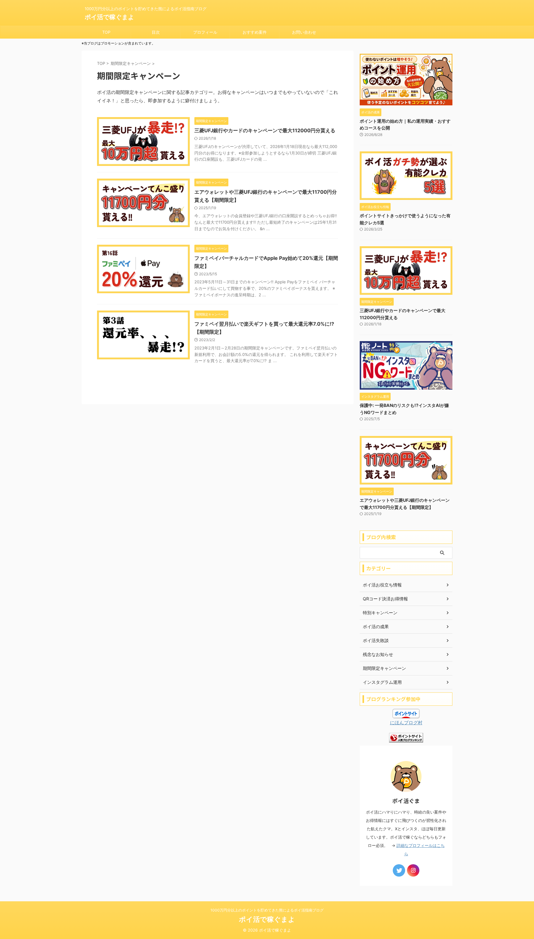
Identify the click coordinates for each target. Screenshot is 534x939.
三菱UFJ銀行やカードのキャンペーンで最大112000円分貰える (264, 130)
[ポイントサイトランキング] (406, 738)
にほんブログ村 (406, 722)
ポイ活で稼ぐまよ (109, 17)
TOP (106, 32)
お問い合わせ (304, 32)
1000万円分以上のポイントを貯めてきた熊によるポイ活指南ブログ (267, 910)
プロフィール (205, 32)
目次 (156, 32)
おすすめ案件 (255, 32)
